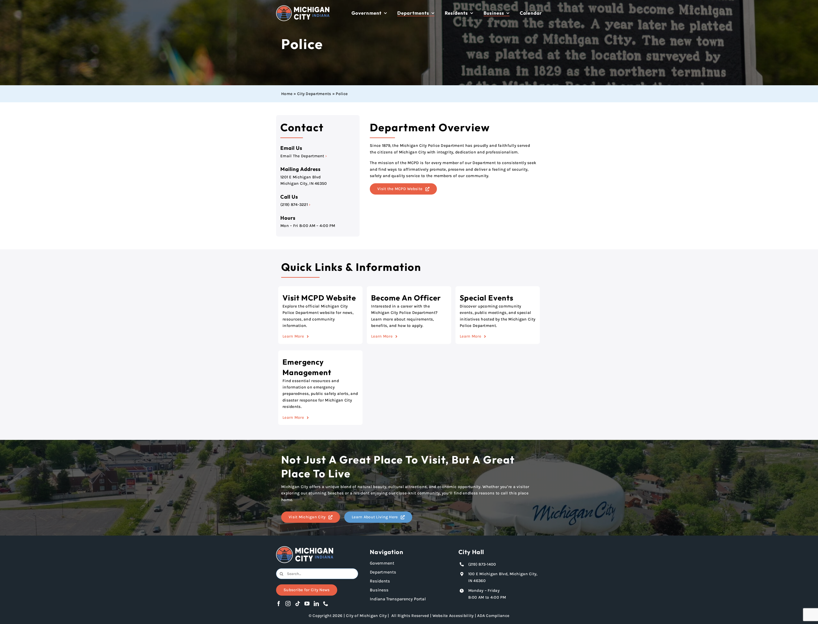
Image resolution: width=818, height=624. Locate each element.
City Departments (314, 93)
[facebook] (278, 603)
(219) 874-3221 (294, 204)
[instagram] (288, 603)
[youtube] (307, 603)
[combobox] (317, 573)
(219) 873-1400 (482, 564)
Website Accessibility (453, 615)
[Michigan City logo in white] (302, 7)
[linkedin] (316, 603)
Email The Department (302, 156)
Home (286, 93)
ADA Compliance (493, 615)
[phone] (325, 603)
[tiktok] (297, 603)
